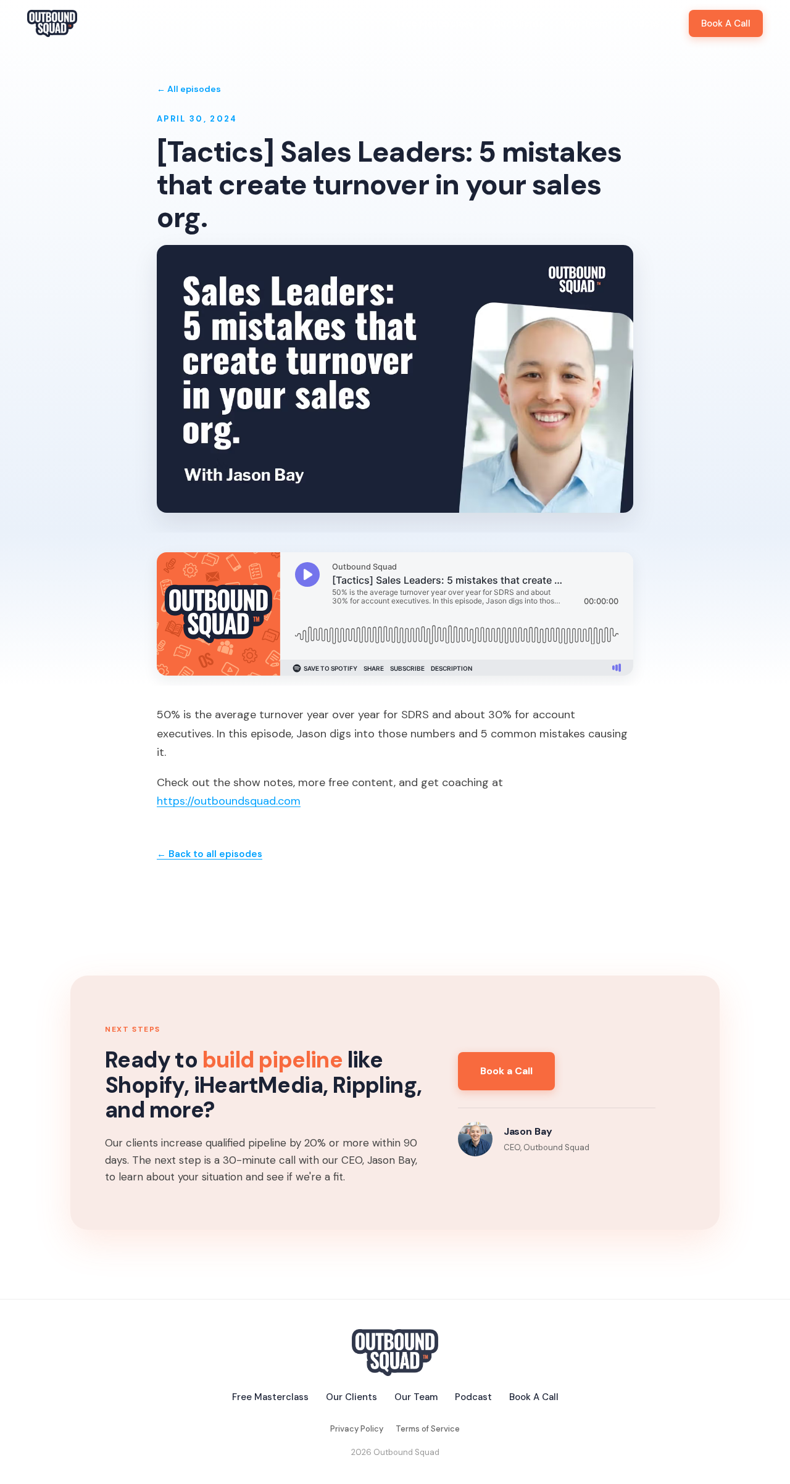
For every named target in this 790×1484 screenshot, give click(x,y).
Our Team (585, 23)
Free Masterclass (435, 23)
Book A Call (725, 23)
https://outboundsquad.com (229, 801)
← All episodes (189, 88)
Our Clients (518, 23)
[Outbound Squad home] (52, 23)
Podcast (645, 23)
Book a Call (506, 1070)
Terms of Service (428, 1429)
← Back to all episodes (209, 854)
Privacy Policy (356, 1429)
